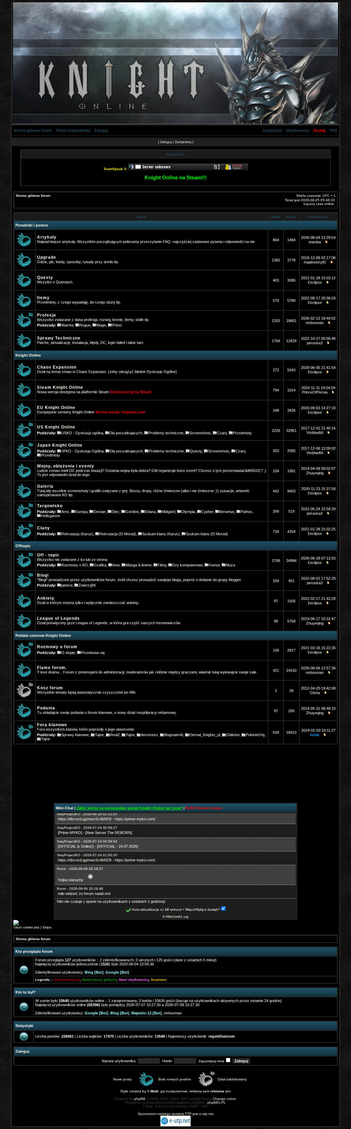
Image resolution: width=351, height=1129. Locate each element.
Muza (230, 565)
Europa (81, 512)
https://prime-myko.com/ (135, 819)
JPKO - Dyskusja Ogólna (82, 451)
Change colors (224, 1099)
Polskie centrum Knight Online (43, 635)
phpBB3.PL (216, 1102)
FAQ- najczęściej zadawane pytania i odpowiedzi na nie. (209, 242)
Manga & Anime (139, 565)
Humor (214, 565)
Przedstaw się (93, 653)
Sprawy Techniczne (59, 338)
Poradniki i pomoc (31, 225)
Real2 (115, 735)
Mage (101, 325)
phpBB (139, 1099)
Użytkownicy (297, 130)
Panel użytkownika (73, 130)
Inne (116, 565)
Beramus (226, 512)
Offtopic (23, 546)
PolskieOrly (255, 735)
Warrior (67, 325)
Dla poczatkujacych (125, 433)
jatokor (66, 585)
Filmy (162, 565)
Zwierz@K (87, 585)
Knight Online (28, 355)
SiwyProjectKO (68, 814)
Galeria (45, 486)
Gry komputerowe (187, 565)
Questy (45, 277)
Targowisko (50, 505)
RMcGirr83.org (177, 917)
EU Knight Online (56, 407)
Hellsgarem (50, 516)
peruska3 (315, 343)
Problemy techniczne (165, 433)
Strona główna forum (33, 130)
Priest (117, 325)
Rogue (85, 325)
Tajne (99, 735)
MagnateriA (173, 735)
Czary (222, 433)
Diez (115, 512)
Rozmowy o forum (57, 646)
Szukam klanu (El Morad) (207, 534)
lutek (314, 735)
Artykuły (47, 237)
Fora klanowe (52, 724)
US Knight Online (56, 427)
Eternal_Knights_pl (204, 735)
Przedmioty (242, 433)
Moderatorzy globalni (99, 980)
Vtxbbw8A (314, 433)
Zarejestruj (272, 130)
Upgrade (46, 257)
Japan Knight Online (60, 445)
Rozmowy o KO (74, 565)
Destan (100, 512)
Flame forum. (52, 667)
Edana (150, 512)
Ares (65, 512)
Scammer (159, 980)
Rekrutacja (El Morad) (117, 534)
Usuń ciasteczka (26, 927)
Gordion (132, 512)
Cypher (207, 512)
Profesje (46, 315)
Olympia (188, 512)
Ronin (61, 869)
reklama (217, 1091)
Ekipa (47, 927)
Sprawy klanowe (75, 735)
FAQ (333, 130)
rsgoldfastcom (221, 1036)
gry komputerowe (173, 1091)
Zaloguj (101, 130)
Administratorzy (67, 980)
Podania (46, 708)
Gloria (315, 693)
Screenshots (200, 433)
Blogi (43, 575)
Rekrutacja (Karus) (77, 534)
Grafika (100, 565)
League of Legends (58, 618)
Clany (43, 528)
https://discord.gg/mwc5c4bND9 (84, 819)
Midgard (168, 512)
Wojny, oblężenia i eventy (65, 466)
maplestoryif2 (315, 262)
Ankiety (46, 598)
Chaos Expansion (56, 367)
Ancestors (149, 735)
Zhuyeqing (315, 473)
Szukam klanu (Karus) (161, 534)
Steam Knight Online (60, 387)
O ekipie (68, 653)
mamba (314, 242)
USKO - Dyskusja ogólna (82, 433)
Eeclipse (315, 282)
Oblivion (233, 735)
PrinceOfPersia (314, 392)
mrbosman (315, 323)
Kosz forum (50, 687)
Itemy (43, 297)
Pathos (246, 512)
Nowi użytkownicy (134, 980)
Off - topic (48, 555)
